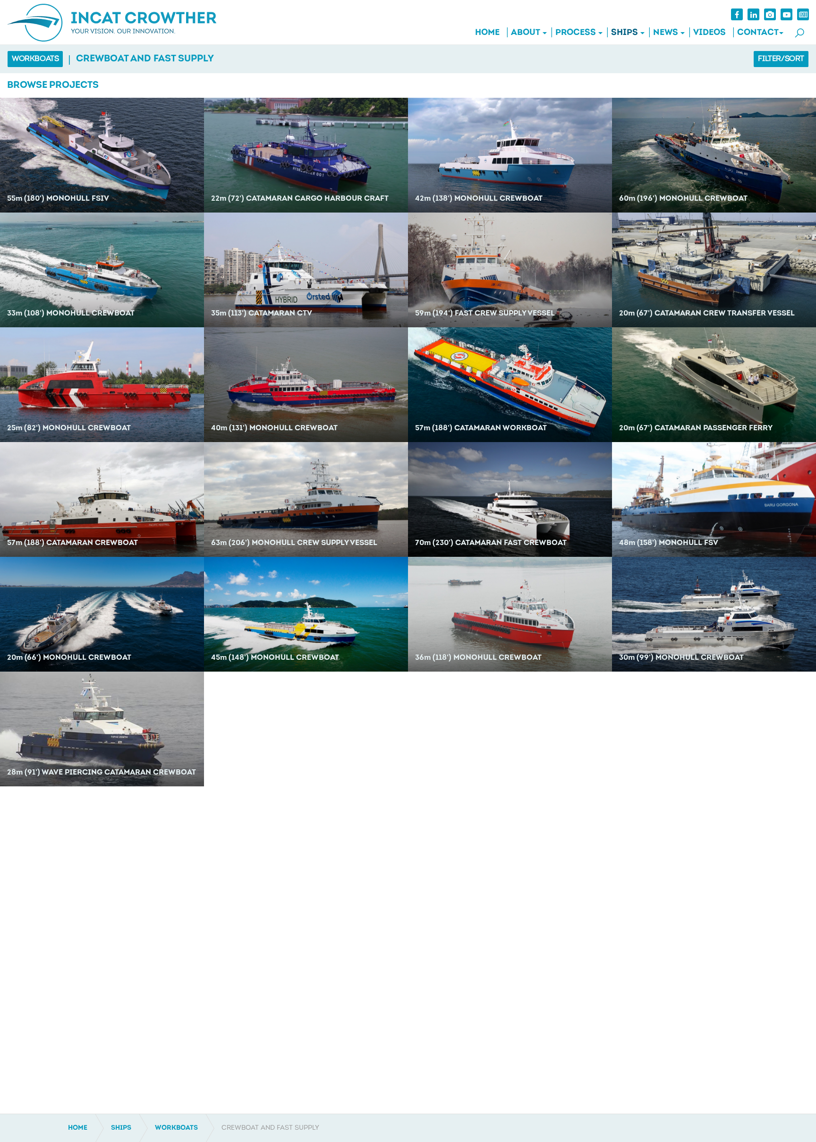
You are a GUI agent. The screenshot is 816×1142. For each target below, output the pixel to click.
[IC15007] (510, 270)
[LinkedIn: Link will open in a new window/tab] (753, 14)
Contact (758, 33)
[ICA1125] (510, 614)
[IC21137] (102, 270)
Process (575, 33)
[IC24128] (102, 155)
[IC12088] (510, 499)
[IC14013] (306, 384)
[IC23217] (306, 155)
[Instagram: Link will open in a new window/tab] (770, 14)
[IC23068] (510, 155)
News (665, 33)
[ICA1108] (714, 499)
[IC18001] (102, 384)
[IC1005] (102, 729)
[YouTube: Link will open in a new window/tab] (786, 14)
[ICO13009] (510, 384)
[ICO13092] (102, 499)
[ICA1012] (714, 614)
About (525, 33)
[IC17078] (714, 270)
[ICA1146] (102, 614)
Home (487, 33)
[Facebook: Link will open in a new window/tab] (737, 14)
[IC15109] (714, 384)
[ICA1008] (306, 614)
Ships (624, 33)
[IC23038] (714, 155)
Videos (709, 33)
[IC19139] (306, 270)
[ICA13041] (306, 499)
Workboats (35, 59)
